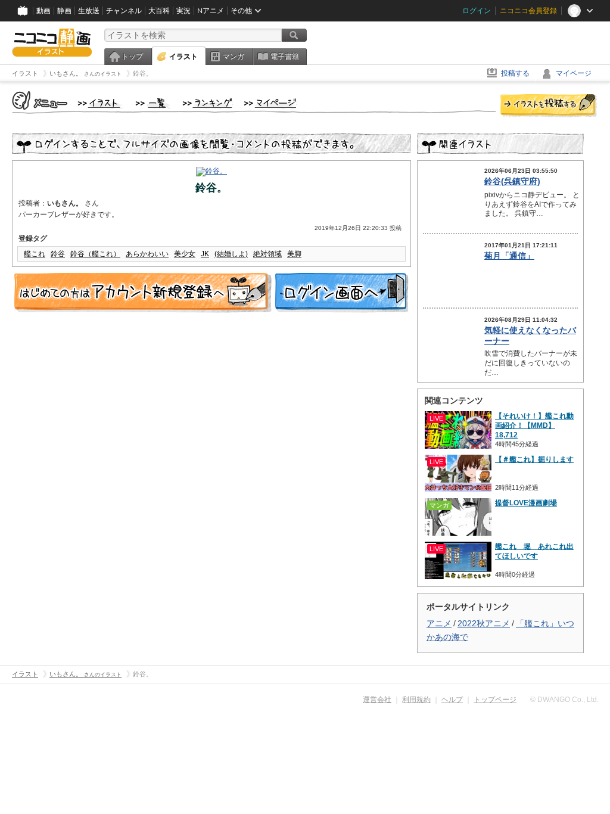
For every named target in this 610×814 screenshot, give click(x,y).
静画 (64, 10)
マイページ (574, 73)
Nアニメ (210, 10)
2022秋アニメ (484, 623)
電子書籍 (284, 56)
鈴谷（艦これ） (95, 254)
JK (205, 254)
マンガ (233, 56)
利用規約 (416, 699)
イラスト (183, 56)
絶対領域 (267, 254)
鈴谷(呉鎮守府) (512, 181)
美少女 (184, 254)
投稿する (515, 73)
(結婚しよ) (231, 254)
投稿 (548, 106)
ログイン (476, 10)
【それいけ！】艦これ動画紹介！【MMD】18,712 (534, 425)
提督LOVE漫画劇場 (526, 503)
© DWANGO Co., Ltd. (564, 699)
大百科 (159, 10)
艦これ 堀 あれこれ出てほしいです (534, 551)
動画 (43, 10)
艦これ (34, 254)
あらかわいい (147, 254)
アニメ (439, 623)
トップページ (495, 699)
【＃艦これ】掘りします (534, 459)
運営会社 (377, 699)
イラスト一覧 (153, 103)
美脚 (294, 254)
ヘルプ (452, 699)
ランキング (207, 103)
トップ (132, 56)
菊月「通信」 (509, 255)
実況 (183, 10)
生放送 (88, 10)
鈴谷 (58, 254)
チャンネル (124, 10)
